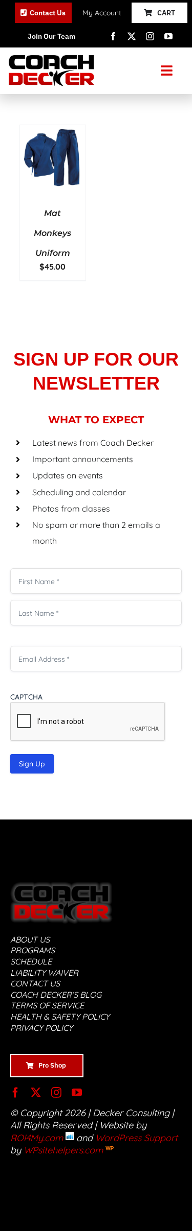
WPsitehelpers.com (64, 1150)
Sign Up (32, 763)
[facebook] (113, 36)
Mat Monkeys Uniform (52, 233)
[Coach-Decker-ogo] (52, 59)
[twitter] (131, 36)
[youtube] (168, 36)
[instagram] (150, 36)
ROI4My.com (36, 1138)
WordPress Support (136, 1138)
